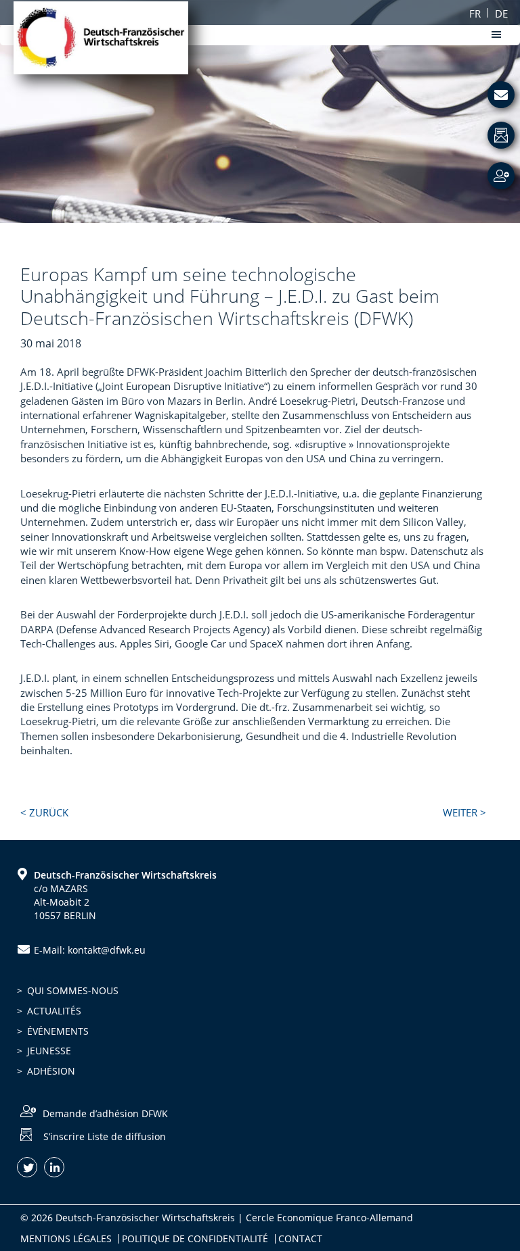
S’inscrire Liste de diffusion (104, 1136)
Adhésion (51, 1070)
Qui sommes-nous (72, 990)
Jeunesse (49, 1050)
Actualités (54, 1010)
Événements (58, 1031)
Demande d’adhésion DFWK (105, 1113)
